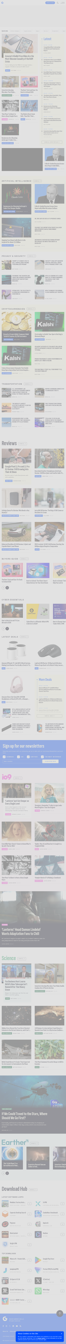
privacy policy (41, 1338)
